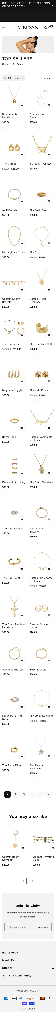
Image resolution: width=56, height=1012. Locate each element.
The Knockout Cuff (41, 344)
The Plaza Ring (11, 765)
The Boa (35, 252)
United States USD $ (26, 991)
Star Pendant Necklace (37, 767)
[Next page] (48, 794)
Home (5, 64)
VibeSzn (32, 1009)
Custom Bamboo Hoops (39, 626)
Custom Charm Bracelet (11, 300)
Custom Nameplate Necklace (41, 438)
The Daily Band (39, 210)
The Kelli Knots (39, 390)
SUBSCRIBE (42, 927)
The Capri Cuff (11, 578)
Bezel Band (9, 437)
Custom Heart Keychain (10, 858)
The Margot (9, 163)
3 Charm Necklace (41, 163)
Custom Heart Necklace (38, 300)
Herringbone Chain (13, 252)
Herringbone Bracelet (37, 530)
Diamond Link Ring (13, 482)
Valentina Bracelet (13, 669)
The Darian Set (11, 344)
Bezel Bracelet (38, 669)
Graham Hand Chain (38, 116)
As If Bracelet (10, 210)
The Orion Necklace (41, 716)
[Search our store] (46, 27)
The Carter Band (12, 528)
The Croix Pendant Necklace (13, 626)
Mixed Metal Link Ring (12, 717)
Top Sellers (18, 64)
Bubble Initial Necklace (10, 116)
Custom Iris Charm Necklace (41, 579)
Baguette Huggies (13, 390)
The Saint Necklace (41, 482)
